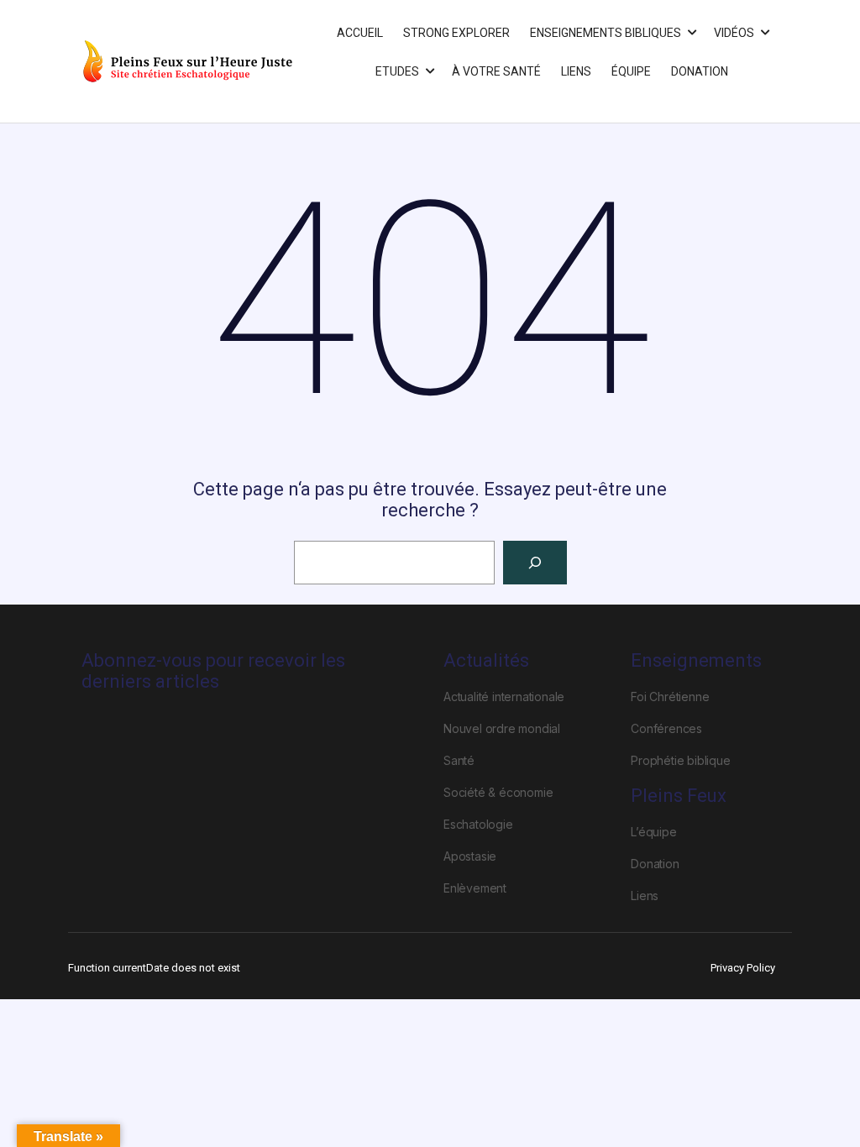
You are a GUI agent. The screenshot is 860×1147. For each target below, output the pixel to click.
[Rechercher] (535, 562)
